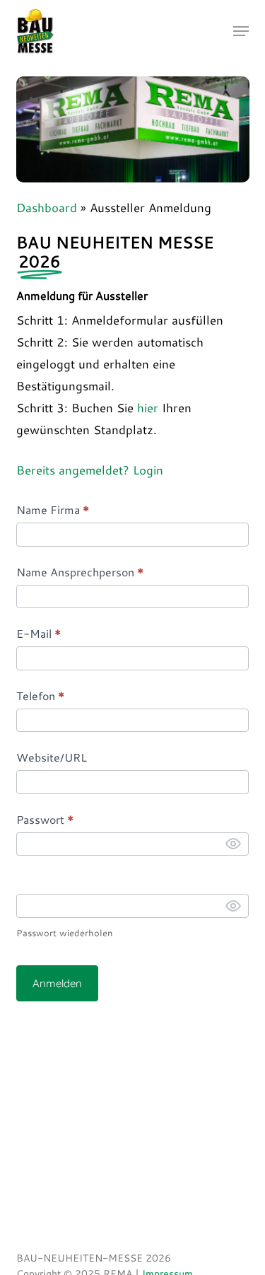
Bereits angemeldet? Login (89, 469)
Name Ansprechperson (79, 572)
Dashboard (46, 207)
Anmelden (57, 983)
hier (147, 407)
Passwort (44, 819)
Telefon (40, 695)
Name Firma (52, 509)
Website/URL (51, 757)
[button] (241, 31)
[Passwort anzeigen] (233, 843)
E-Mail (38, 633)
